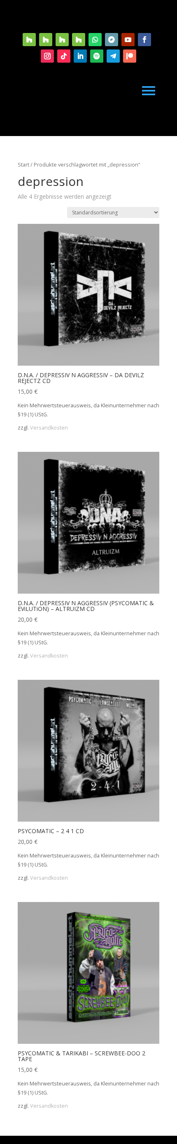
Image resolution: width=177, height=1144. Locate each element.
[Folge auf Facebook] (144, 39)
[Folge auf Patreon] (129, 56)
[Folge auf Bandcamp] (111, 39)
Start (23, 164)
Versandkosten (49, 427)
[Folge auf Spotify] (96, 56)
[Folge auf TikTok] (63, 56)
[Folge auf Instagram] (47, 56)
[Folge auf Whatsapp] (95, 39)
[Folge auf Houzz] (29, 39)
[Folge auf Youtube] (128, 39)
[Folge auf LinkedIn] (80, 56)
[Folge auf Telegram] (113, 56)
